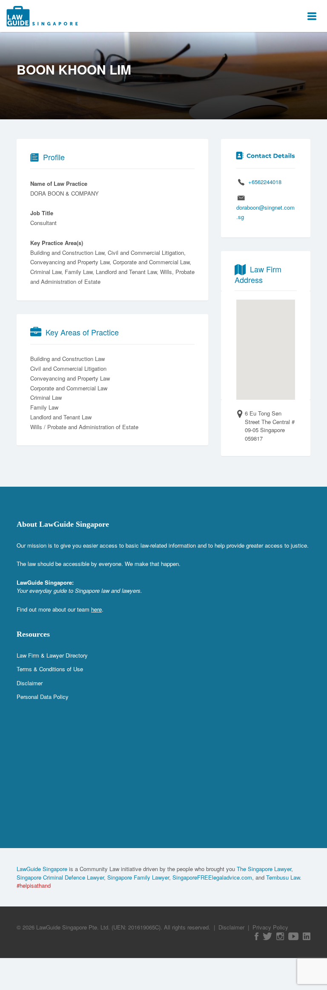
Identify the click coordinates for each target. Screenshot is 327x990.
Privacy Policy (270, 927)
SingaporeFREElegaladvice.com (212, 877)
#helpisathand (34, 885)
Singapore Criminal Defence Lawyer (60, 877)
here (96, 609)
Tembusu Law (283, 877)
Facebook (256, 936)
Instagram (280, 936)
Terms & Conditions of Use (50, 669)
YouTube (293, 936)
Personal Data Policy (43, 697)
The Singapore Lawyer (264, 869)
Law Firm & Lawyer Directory (52, 655)
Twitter (267, 936)
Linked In (306, 936)
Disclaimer (30, 683)
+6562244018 (264, 182)
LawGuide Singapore (42, 869)
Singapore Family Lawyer (138, 877)
